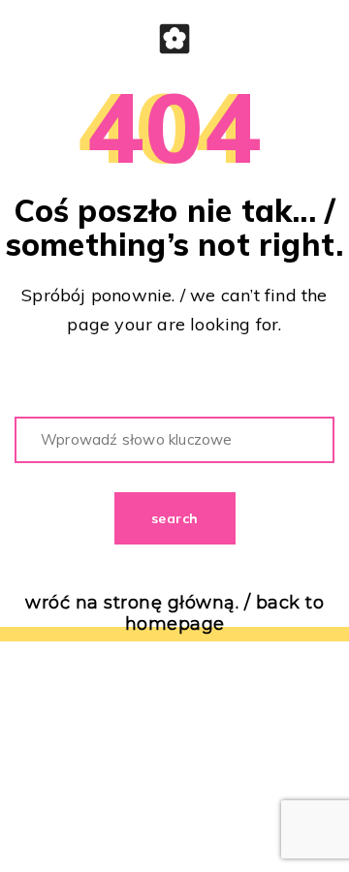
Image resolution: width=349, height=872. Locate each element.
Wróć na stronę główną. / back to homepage (174, 614)
